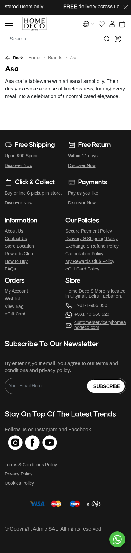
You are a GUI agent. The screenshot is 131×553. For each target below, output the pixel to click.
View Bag (14, 307)
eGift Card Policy (82, 269)
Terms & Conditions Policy (31, 465)
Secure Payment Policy (89, 231)
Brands (55, 58)
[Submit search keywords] (107, 39)
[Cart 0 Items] (122, 24)
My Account (16, 291)
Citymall (78, 297)
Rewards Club (19, 254)
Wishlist (12, 299)
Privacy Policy (18, 474)
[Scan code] (118, 39)
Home (34, 58)
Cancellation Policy (84, 254)
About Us (14, 231)
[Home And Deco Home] (34, 23)
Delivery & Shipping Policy (92, 239)
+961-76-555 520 (91, 315)
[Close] (125, 7)
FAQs (10, 269)
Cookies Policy (19, 484)
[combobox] (65, 39)
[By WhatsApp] (117, 539)
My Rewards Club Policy (90, 262)
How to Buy (16, 262)
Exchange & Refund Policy (92, 247)
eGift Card (15, 314)
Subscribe (106, 386)
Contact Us (16, 239)
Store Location (19, 247)
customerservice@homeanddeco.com (100, 325)
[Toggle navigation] (9, 24)
